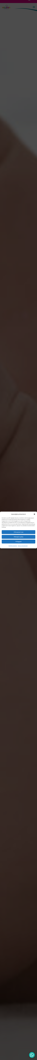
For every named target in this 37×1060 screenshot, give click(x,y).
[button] (34, 514)
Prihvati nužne (18, 537)
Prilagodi (18, 541)
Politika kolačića (13, 545)
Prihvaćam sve (18, 532)
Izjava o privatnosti (23, 545)
